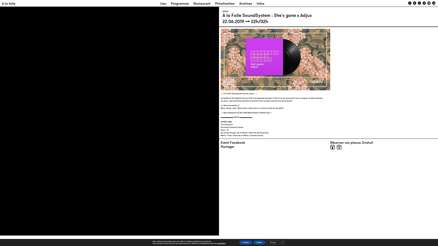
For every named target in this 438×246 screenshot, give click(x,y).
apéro (225, 11)
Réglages (273, 242)
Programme (180, 3)
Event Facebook (233, 143)
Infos (260, 3)
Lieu (163, 3)
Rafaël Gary (265, 112)
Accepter (246, 242)
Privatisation (225, 3)
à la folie (8, 3)
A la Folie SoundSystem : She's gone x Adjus (267, 15)
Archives (245, 3)
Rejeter (259, 242)
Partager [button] (227, 147)
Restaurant (202, 3)
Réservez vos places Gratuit (351, 143)
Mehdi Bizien (253, 112)
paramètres (221, 243)
